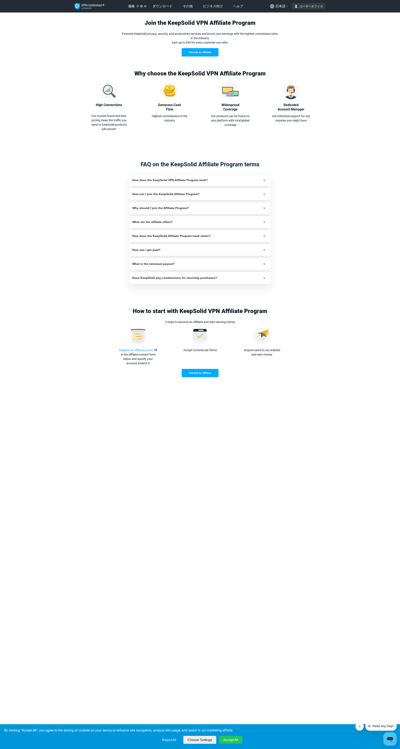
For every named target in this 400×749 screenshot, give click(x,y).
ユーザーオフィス (311, 6)
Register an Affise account (136, 350)
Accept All (230, 740)
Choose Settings (200, 740)
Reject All (169, 740)
